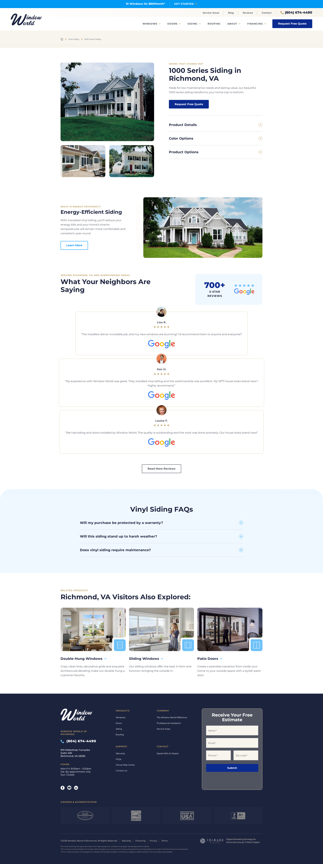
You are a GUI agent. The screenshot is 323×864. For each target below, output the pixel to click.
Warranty (120, 753)
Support (121, 746)
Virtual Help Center (125, 765)
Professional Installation (169, 723)
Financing (255, 23)
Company (163, 710)
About (232, 23)
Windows (149, 23)
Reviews (248, 12)
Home (62, 39)
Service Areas (211, 12)
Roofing (214, 23)
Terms (165, 840)
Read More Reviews (161, 468)
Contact (267, 12)
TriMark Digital (252, 842)
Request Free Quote (292, 23)
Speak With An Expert (168, 753)
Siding (193, 23)
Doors (172, 23)
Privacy (153, 840)
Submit (232, 767)
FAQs (118, 759)
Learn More (74, 245)
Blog (231, 12)
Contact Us (121, 770)
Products (122, 710)
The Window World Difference (172, 717)
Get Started (184, 3)
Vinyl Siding (73, 39)
